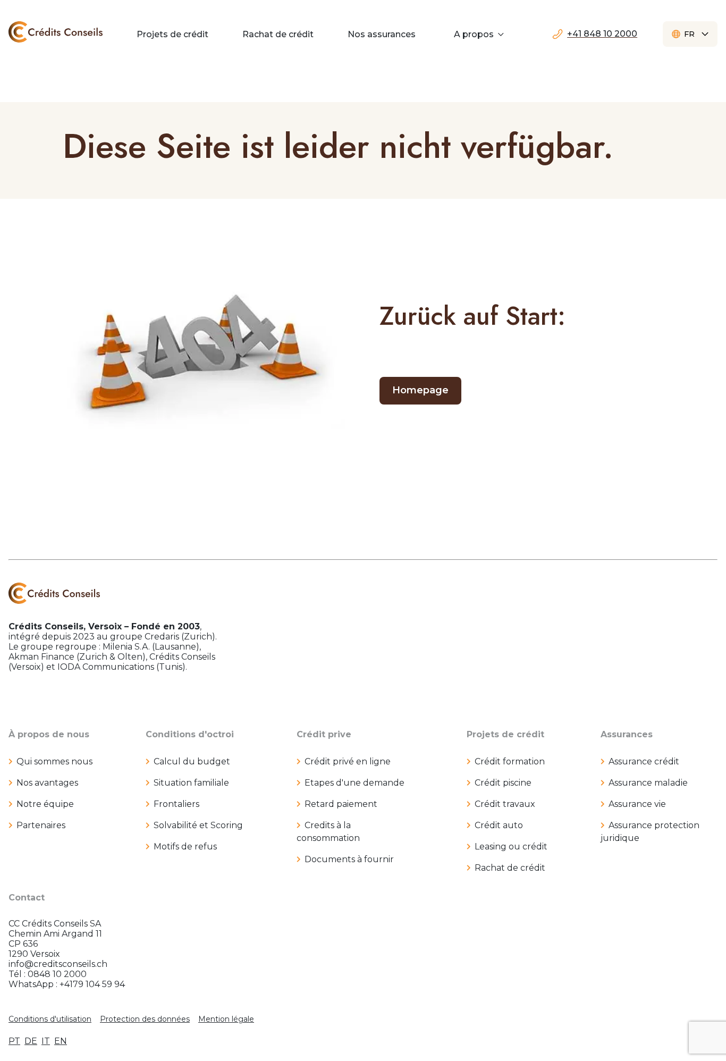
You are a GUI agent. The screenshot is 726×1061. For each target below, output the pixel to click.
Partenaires (40, 825)
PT (14, 1041)
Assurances (627, 734)
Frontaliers (176, 804)
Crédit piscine (503, 783)
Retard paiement (341, 804)
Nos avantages (47, 783)
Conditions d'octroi (190, 734)
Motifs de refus (185, 846)
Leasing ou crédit (511, 846)
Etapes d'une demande (354, 783)
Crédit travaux (505, 804)
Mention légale (226, 1019)
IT (45, 1041)
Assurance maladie (648, 783)
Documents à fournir (349, 859)
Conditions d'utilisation (50, 1019)
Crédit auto (499, 825)
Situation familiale (191, 783)
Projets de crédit (505, 734)
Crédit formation (510, 761)
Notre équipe (45, 804)
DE (30, 1041)
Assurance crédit (644, 761)
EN (60, 1041)
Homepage (420, 390)
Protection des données (145, 1019)
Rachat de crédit (510, 868)
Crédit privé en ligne (348, 761)
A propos (474, 34)
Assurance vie (637, 804)
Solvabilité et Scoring (198, 825)
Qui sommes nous (54, 761)
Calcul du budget (192, 761)
